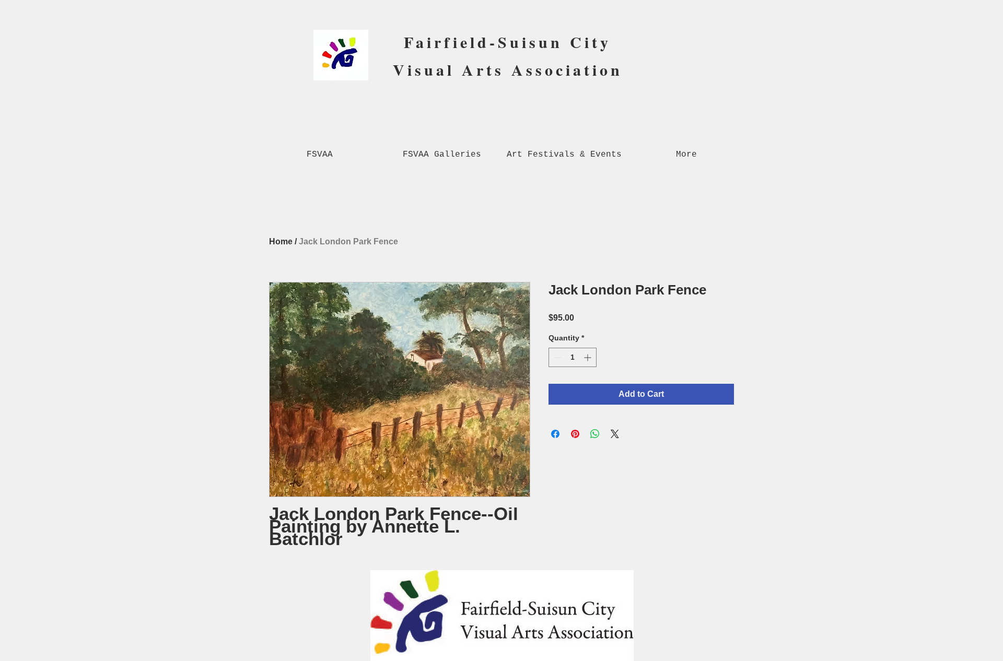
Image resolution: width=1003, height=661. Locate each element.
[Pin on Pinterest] (575, 434)
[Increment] (588, 357)
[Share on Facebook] (555, 434)
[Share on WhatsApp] (595, 434)
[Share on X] (615, 434)
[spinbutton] (572, 357)
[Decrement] (556, 357)
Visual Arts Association (508, 69)
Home (281, 241)
